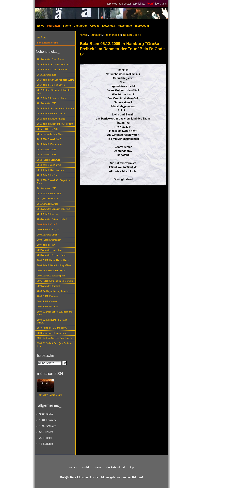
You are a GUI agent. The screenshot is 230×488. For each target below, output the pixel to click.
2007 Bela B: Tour (46, 245)
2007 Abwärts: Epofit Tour (49, 250)
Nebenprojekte (112, 34)
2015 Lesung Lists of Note (50, 134)
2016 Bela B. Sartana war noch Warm (55, 108)
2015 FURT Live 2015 (47, 129)
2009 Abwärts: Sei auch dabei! (52, 219)
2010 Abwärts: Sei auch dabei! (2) (53, 209)
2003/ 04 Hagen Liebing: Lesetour (53, 291)
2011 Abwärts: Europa (47, 204)
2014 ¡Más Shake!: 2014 (49, 165)
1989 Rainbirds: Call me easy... (52, 328)
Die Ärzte (41, 37)
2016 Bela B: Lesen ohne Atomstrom (55, 124)
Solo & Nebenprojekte (47, 42)
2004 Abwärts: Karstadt (48, 286)
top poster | (126, 3)
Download (108, 25)
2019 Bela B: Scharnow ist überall (53, 64)
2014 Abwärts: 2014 (46, 154)
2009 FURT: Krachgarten (49, 229)
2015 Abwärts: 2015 (46, 149)
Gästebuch (81, 25)
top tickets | (140, 3)
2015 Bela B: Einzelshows (50, 144)
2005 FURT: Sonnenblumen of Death (55, 281)
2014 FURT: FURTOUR (48, 160)
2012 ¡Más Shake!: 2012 (49, 193)
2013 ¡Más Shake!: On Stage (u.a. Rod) (54, 181)
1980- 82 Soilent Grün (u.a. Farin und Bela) (55, 344)
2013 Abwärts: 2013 (46, 188)
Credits (95, 25)
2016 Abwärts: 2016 (46, 103)
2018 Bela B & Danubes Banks (52, 69)
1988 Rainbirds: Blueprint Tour (51, 333)
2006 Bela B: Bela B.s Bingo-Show (54, 265)
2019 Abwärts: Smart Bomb (50, 59)
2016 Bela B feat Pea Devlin (51, 113)
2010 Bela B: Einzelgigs (48, 214)
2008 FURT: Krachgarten (49, 240)
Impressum (142, 25)
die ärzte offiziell (115, 467)
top (132, 467)
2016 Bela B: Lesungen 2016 (51, 118)
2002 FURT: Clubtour (47, 301)
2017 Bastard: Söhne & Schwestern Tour (54, 91)
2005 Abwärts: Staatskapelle (51, 275)
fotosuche (45, 355)
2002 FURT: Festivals (47, 306)
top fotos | (113, 3)
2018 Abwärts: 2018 (46, 74)
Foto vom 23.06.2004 (49, 394)
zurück (73, 467)
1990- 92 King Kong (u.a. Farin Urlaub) (52, 321)
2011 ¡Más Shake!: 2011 (49, 198)
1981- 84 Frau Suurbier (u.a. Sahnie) (54, 338)
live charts (161, 3)
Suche (67, 25)
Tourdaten (53, 25)
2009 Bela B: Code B (47, 224)
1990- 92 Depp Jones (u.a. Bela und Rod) (54, 313)
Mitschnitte (125, 25)
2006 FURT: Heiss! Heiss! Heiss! (53, 260)
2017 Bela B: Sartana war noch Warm (55, 80)
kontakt (86, 467)
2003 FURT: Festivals (47, 296)
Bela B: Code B (132, 34)
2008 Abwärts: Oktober (48, 234)
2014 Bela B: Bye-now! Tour (50, 170)
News (40, 25)
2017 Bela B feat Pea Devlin (51, 85)
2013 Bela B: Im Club (47, 175)
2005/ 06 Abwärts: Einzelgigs (51, 270)
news (98, 467)
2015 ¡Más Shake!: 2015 (49, 139)
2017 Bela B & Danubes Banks (52, 98)
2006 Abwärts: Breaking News (51, 255)
